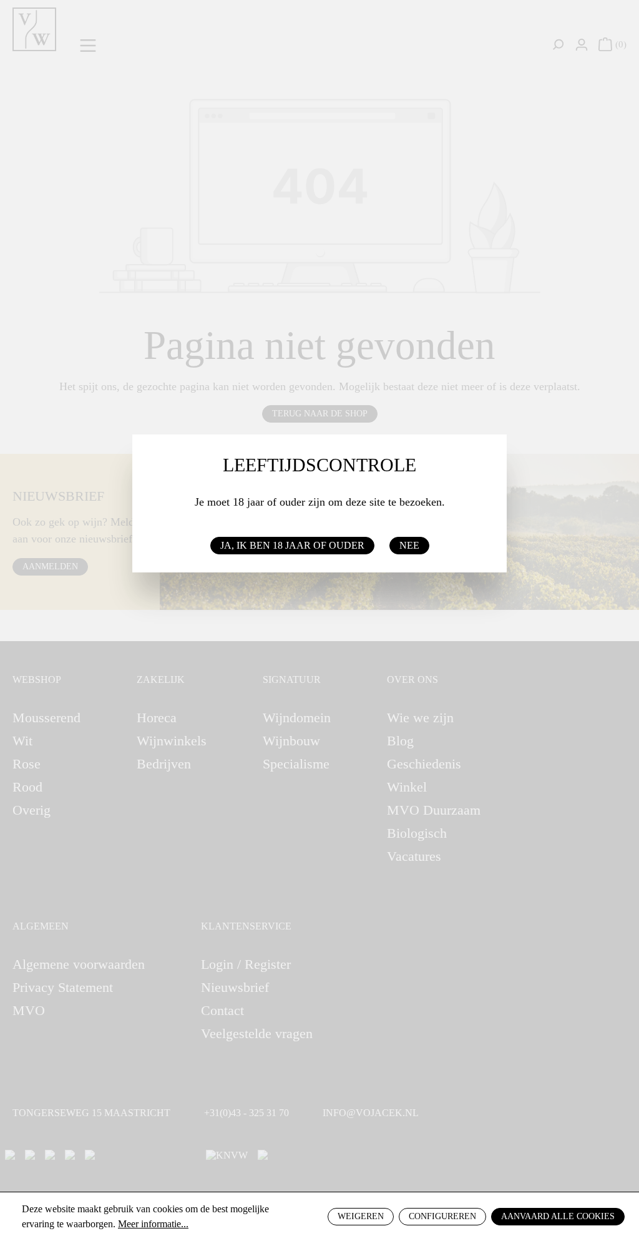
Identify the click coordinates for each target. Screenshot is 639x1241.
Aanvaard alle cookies (558, 1216)
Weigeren (361, 1216)
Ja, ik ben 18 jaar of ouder (292, 545)
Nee (409, 545)
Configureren (442, 1216)
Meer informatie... (153, 1224)
